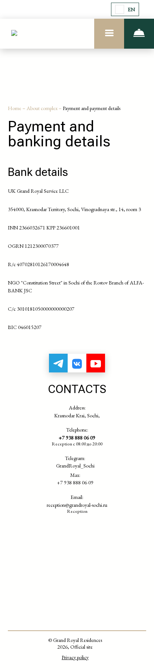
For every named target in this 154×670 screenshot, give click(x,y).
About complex (43, 108)
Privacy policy (75, 657)
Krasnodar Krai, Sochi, (77, 415)
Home (15, 108)
